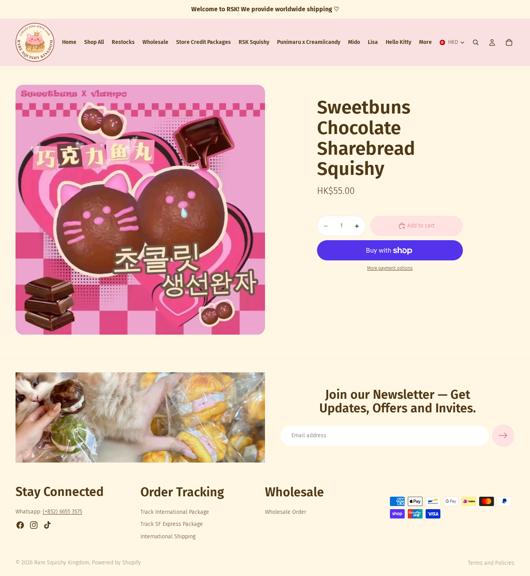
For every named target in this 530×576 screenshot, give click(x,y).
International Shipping (168, 536)
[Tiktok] (47, 525)
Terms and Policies (491, 563)
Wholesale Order (285, 512)
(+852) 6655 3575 (62, 511)
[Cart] (509, 42)
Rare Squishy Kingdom (61, 562)
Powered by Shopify (116, 562)
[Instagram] (33, 525)
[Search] (475, 42)
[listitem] (425, 42)
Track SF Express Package (171, 524)
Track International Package (174, 512)
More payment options (389, 268)
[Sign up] (503, 435)
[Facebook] (20, 525)
